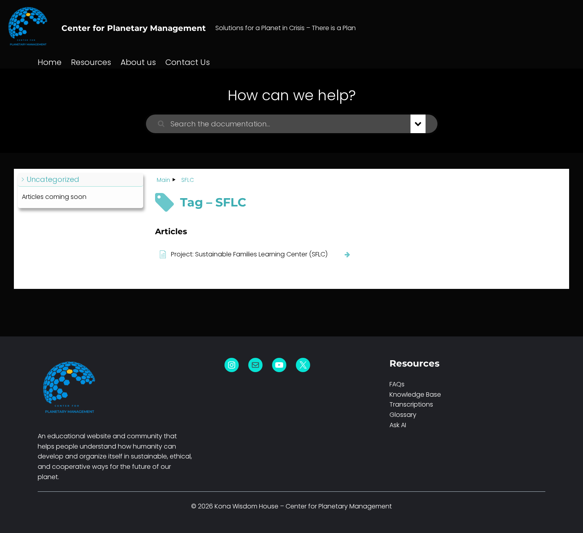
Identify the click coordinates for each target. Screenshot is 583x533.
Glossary (402, 414)
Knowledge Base (415, 394)
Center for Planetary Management (133, 28)
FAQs (397, 384)
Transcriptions (411, 404)
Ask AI (397, 425)
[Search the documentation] (161, 124)
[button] (80, 180)
